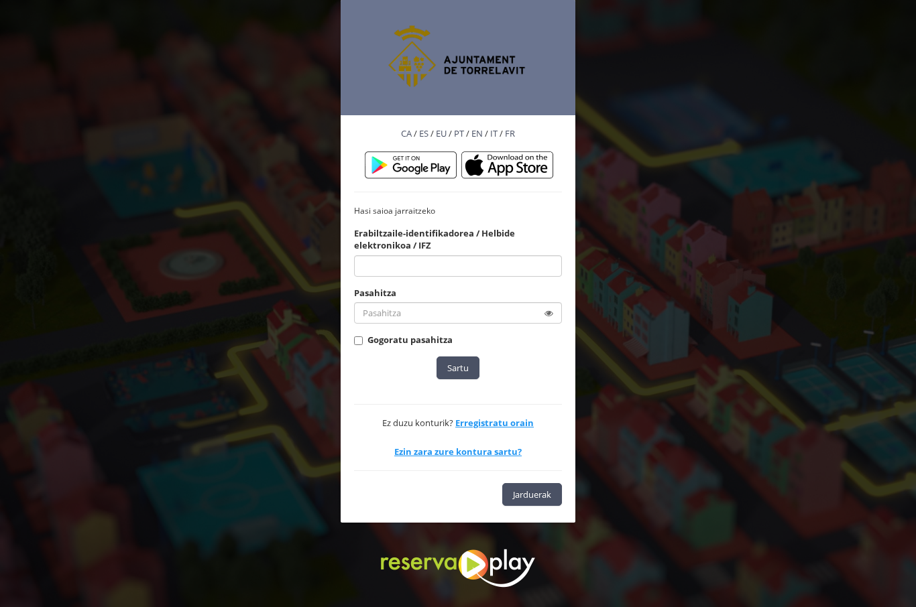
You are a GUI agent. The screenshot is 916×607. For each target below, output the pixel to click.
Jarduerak (532, 494)
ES (423, 133)
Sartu (458, 368)
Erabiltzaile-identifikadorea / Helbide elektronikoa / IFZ (434, 239)
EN (477, 133)
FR (510, 133)
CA (406, 133)
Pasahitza (375, 293)
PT (459, 133)
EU (441, 133)
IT (494, 133)
